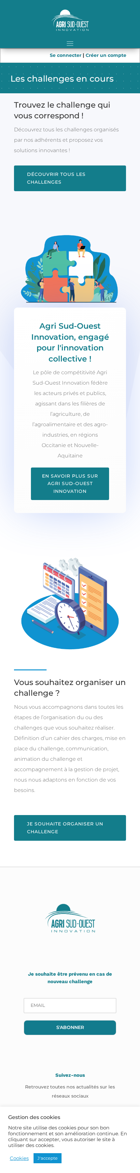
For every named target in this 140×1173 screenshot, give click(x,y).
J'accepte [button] (47, 1158)
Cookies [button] (19, 1158)
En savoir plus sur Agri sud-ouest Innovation (70, 483)
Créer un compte (106, 55)
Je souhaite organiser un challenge (65, 828)
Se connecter (66, 55)
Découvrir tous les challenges (56, 178)
